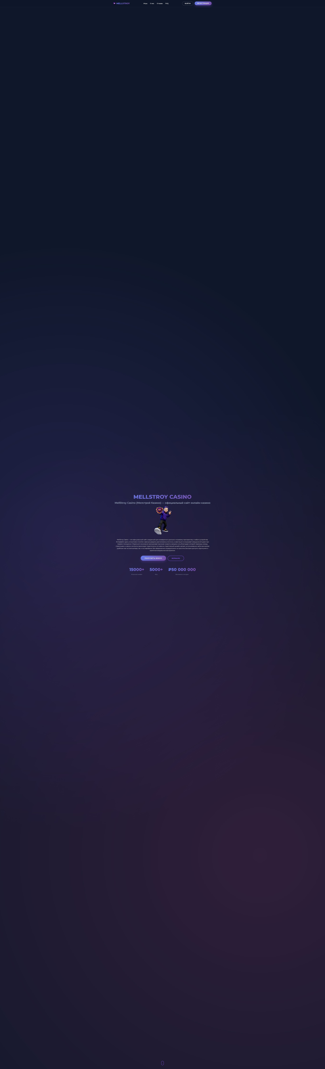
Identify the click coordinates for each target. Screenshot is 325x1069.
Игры (145, 3)
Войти (188, 3)
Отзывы (160, 3)
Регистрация (203, 3)
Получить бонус (153, 558)
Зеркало (176, 558)
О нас (152, 3)
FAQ (166, 3)
